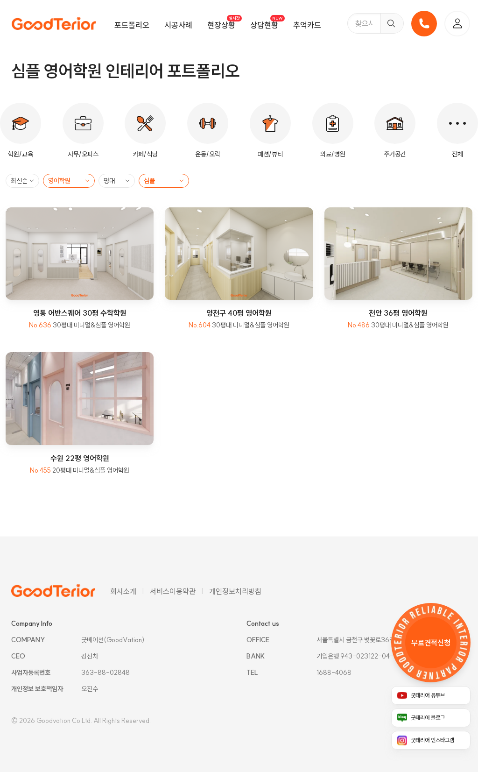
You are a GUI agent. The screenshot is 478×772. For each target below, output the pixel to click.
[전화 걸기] (424, 23)
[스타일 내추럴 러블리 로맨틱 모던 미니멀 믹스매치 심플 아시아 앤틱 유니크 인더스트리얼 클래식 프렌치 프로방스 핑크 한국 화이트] (164, 181)
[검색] (391, 23)
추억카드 (307, 25)
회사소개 (123, 591)
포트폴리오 (131, 25)
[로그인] (457, 23)
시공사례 (178, 25)
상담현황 (264, 25)
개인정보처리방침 (235, 591)
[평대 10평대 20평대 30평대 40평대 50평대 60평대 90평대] (116, 181)
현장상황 (221, 25)
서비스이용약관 (173, 591)
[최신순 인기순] (22, 181)
